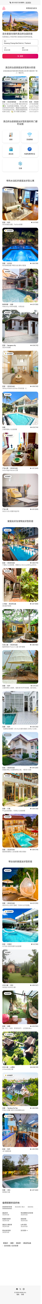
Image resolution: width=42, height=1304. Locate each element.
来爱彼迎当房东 (31, 8)
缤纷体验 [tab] (30, 1207)
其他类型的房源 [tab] (7, 1207)
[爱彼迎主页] (3, 8)
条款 (22, 1294)
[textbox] (11, 50)
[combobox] (20, 43)
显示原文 (28, 2)
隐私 (18, 1294)
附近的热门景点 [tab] (20, 1207)
